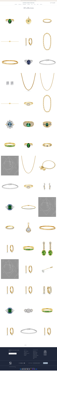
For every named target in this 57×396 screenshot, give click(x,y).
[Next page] (32, 344)
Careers (25, 355)
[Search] (50, 2)
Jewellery (19, 4)
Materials (25, 354)
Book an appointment (13, 353)
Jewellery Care (35, 352)
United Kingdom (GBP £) (12, 366)
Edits (35, 4)
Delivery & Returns (35, 355)
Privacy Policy (35, 356)
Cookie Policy (35, 357)
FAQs (33, 358)
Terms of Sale (35, 354)
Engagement (24, 4)
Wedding (29, 4)
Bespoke (16, 4)
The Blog (25, 352)
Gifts (32, 4)
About (38, 4)
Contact (41, 4)
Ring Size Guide (35, 353)
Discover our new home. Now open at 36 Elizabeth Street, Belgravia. (28, 0)
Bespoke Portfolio (26, 353)
